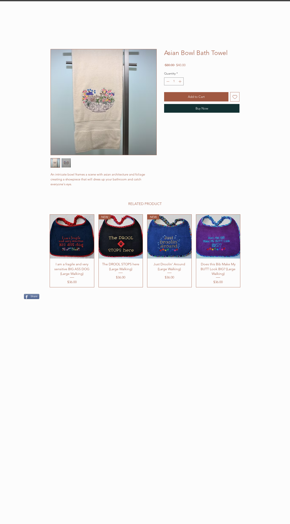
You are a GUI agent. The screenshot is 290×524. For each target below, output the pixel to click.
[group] (145, 251)
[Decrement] (167, 81)
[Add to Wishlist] (235, 97)
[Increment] (180, 81)
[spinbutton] (174, 81)
